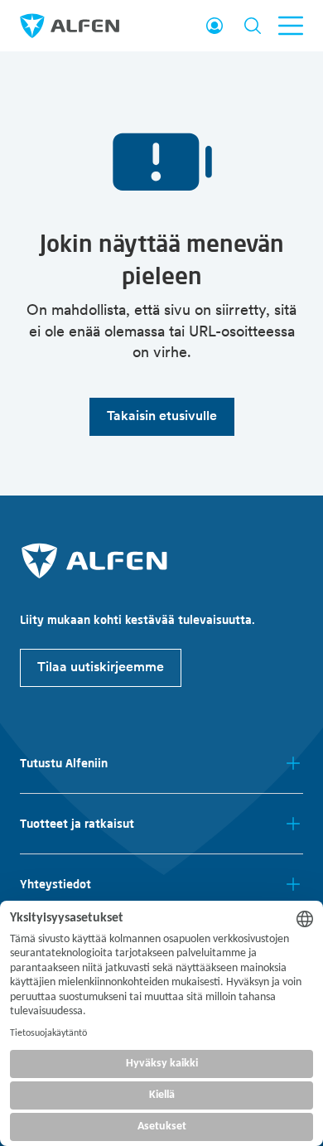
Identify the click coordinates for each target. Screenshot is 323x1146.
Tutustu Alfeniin (64, 763)
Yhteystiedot (55, 884)
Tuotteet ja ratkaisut (77, 823)
